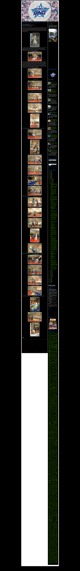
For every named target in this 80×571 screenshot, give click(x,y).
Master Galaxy (54, 490)
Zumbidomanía (50, 563)
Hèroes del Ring (50, 451)
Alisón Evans (51, 336)
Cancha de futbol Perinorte (54, 366)
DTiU (52, 394)
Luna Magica (54, 485)
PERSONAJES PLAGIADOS (54, 506)
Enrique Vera (54, 408)
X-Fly (52, 561)
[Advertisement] (29, 345)
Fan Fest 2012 (50, 435)
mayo (51, 272)
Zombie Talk (50, 562)
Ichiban (54, 456)
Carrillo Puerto (54, 368)
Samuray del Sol (52, 536)
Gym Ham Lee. (54, 447)
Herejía (49, 450)
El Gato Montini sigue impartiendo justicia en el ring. (53, 113)
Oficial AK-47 (50, 498)
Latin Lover (53, 467)
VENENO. (54, 559)
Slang (52, 542)
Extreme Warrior (50, 434)
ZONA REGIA (53, 562)
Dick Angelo (53, 390)
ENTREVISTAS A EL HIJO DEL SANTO (53, 420)
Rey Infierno (56, 530)
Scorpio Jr (56, 538)
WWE (50, 561)
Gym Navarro (54, 448)
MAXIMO (56, 490)
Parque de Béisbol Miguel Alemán (54, 504)
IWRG (50, 458)
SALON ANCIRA (55, 532)
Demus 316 (51, 387)
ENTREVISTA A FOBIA (51, 414)
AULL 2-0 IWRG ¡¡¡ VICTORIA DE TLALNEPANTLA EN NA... (53, 250)
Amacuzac (54, 336)
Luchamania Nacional (55, 483)
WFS (49, 561)
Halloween (54, 449)
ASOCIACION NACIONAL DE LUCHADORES (53, 356)
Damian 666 (50, 385)
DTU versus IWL (54, 398)
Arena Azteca (54, 342)
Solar (53, 542)
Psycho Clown (50, 524)
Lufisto (52, 485)
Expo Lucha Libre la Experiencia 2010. (53, 431)
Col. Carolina (53, 377)
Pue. (52, 524)
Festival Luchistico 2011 (54, 437)
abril (50, 273)
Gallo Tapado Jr (50, 441)
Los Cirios (55, 470)
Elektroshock (52, 405)
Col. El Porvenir (55, 377)
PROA (56, 516)
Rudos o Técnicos (55, 531)
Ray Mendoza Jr (51, 526)
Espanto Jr (53, 425)
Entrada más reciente (25, 351)
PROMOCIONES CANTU (53, 519)
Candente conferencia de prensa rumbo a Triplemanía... (53, 257)
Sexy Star (52, 540)
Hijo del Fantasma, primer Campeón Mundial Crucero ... (53, 211)
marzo (51, 274)
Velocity (52, 559)
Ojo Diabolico (55, 498)
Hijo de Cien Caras (52, 452)
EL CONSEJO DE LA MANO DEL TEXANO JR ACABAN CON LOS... (53, 265)
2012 (50, 279)
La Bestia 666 (52, 463)
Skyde (51, 542)
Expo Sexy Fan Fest (55, 433)
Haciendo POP (50, 449)
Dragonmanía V (55, 393)
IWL (56, 457)
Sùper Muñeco (53, 545)
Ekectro (54, 399)
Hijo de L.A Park (53, 453)
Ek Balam (52, 399)
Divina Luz (51, 391)
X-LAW (54, 561)
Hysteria (52, 456)
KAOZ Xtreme (50, 461)
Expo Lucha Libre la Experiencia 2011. (53, 432)
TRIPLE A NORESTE (51, 552)
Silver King (51, 541)
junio (51, 271)
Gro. (51, 445)
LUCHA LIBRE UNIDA (54, 479)
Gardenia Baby (54, 441)
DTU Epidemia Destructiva (52, 396)
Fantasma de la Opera (55, 435)
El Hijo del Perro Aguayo (53, 402)
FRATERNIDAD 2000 (51, 438)
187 (56, 332)
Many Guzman (50, 487)
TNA (55, 549)
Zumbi (56, 562)
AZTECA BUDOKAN (51, 362)
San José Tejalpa (55, 536)
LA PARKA (52, 466)
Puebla (53, 524)
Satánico (52, 538)
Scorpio (54, 538)
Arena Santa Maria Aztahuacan (54, 354)
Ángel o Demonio (55, 337)
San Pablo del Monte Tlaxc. (51, 537)
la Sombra (55, 466)
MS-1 (54, 495)
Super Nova (56, 545)
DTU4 (56, 398)
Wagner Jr (56, 560)
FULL (56, 439)
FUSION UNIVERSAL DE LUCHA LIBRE (53, 440)
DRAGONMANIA (50, 393)
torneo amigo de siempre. (52, 550)
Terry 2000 (51, 548)
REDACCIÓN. (50, 527)
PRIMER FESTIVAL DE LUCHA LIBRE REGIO (53, 515)
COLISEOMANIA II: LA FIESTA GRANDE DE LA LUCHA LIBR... (53, 228)
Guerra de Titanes (53, 446)
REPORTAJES (50, 528)
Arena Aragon (50, 342)
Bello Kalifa (50, 363)
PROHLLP (51, 518)
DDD (49, 387)
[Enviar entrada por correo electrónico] (23, 337)
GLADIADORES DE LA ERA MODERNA (53, 444)
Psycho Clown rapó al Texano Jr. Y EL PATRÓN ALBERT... (53, 222)
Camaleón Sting (55, 365)
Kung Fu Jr (53, 462)
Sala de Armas (52, 532)
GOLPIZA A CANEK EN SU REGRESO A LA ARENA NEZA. (53, 187)
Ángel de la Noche (52, 337)
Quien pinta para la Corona (52, 525)
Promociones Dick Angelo (51, 521)
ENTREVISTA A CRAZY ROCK (52, 411)
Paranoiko (50, 503)
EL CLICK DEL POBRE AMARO (53, 400)
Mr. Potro (52, 495)
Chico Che (54, 372)
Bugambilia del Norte (51, 365)
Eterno (49, 430)
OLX (55, 499)
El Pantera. (56, 403)
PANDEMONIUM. (50, 502)
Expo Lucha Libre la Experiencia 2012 (53, 432)
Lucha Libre (56, 472)
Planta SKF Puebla (54, 508)
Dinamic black (55, 390)
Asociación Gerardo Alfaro (51, 356)
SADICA (49, 532)
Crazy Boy (53, 384)
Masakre (51, 488)
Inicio (35, 351)
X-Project (56, 561)
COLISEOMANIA (55, 380)
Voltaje (54, 560)
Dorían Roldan (53, 391)
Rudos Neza (51, 531)
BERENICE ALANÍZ (53, 363)
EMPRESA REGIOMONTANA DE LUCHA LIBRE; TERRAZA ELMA (53, 408)
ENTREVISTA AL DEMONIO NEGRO (53, 418)
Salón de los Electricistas (53, 533)
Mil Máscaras (54, 491)
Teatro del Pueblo (51, 547)
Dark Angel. (54, 385)
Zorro (55, 562)
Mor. (53, 494)
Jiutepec (54, 459)
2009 (50, 282)
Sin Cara (54, 541)
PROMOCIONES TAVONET (52, 523)
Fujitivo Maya (54, 439)
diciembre (51, 178)
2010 (50, 281)
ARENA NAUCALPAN (52, 351)
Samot (49, 536)
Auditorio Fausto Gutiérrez (54, 358)
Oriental (56, 499)
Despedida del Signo (51, 389)
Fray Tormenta (55, 438)
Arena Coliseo (51, 343)
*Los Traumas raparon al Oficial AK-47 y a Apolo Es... (53, 219)
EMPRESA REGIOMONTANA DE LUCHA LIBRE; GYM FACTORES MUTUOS (53, 407)
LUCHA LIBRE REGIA (51, 477)
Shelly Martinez (56, 540)
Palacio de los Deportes (52, 500)
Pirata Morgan (53, 507)
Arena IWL (50, 347)
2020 (50, 171)
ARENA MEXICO (51, 349)
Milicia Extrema (50, 492)
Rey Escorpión (53, 530)
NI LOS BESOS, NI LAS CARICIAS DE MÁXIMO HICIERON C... (53, 193)
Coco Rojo (52, 376)
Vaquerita (50, 559)
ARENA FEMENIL (55, 346)
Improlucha (56, 456)
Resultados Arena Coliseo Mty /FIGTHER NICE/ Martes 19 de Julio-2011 (53, 150)
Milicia (56, 491)
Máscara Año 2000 (55, 488)
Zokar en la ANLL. (52, 195)
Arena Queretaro (51, 353)
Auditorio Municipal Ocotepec (54, 359)
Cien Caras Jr (52, 373)
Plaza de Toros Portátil (55, 511)
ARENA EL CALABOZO (55, 345)
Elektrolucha (50, 405)
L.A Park (55, 462)
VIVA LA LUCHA (51, 560)
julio (50, 270)
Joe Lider (56, 459)
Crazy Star (56, 384)
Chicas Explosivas (51, 372)
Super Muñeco (50, 545)
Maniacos (56, 486)
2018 (50, 173)
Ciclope (49, 373)
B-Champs (55, 362)
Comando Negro (53, 382)
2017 (50, 174)
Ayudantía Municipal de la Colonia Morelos (53, 361)
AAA (56, 334)
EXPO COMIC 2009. (53, 430)
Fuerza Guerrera (50, 439)
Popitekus (50, 514)
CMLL (50, 375)
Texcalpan (56, 548)
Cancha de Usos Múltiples (52, 367)
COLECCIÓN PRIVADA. (54, 378)
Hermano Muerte (52, 450)
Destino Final (54, 389)
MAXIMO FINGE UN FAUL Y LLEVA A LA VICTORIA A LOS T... (53, 234)
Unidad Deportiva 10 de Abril (54, 554)
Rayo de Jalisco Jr (55, 526)
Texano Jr (54, 548)
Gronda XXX (53, 445)
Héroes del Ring (55, 450)
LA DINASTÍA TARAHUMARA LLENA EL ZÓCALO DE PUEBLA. (53, 200)
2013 (50, 278)
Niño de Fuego (52, 497)
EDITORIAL (50, 399)
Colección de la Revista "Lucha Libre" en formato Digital (53, 143)
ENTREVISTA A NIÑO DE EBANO (53, 416)
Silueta (49, 541)
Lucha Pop (50, 482)
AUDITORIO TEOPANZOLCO (53, 360)
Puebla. (55, 524)
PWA (56, 524)
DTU (55, 394)
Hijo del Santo (52, 454)
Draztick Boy (50, 394)
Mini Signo (56, 492)
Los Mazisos (54, 471)
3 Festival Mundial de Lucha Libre (53, 333)
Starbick (56, 543)
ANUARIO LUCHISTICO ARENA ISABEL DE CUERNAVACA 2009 (53, 339)
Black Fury (56, 363)
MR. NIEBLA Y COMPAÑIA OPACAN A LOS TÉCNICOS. (53, 254)
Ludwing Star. (50, 485)
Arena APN (56, 341)
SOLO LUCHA (55, 542)
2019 (50, 172)
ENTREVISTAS (55, 419)
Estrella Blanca (53, 428)
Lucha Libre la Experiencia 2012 (53, 475)
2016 (50, 175)
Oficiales (53, 498)
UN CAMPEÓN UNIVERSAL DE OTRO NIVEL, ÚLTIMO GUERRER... (53, 185)
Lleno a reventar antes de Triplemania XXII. (31, 22)
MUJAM (56, 495)
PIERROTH (50, 507)
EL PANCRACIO (53, 403)
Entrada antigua (45, 351)
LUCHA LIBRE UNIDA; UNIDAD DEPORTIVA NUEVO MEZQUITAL (53, 481)
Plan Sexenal (50, 508)
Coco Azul (50, 376)
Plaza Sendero (55, 512)
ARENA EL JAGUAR (51, 346)
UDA (51, 553)
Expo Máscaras (50, 433)
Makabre (49, 486)
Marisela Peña (53, 487)
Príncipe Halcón (54, 516)
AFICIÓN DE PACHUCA (53, 335)
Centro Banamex (54, 370)
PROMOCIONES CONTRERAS (53, 520)
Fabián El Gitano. (55, 434)
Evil (50, 430)
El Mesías (50, 403)
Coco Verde (55, 376)
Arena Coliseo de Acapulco (54, 344)
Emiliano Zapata (55, 405)
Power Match (53, 514)
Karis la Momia (53, 461)
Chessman (56, 371)
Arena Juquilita (54, 347)
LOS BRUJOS (52, 470)
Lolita (51, 469)
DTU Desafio (55, 395)
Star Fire (55, 543)
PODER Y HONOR (51, 513)
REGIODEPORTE (55, 527)
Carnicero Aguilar (50, 368)
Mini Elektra (53, 492)
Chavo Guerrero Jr (53, 371)
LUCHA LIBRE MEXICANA (52, 476)
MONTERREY (50, 493)
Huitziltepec (50, 456)
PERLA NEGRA (50, 505)
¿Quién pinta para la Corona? (52, 332)
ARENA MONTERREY (54, 350)
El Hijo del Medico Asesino (54, 401)
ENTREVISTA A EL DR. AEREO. (53, 413)
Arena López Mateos (54, 348)
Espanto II (51, 425)
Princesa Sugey (50, 516)
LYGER (56, 485)
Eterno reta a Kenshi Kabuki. (53, 196)
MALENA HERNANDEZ (53, 486)
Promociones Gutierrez (55, 518)
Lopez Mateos (54, 469)
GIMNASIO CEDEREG (51, 442)
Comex (56, 382)
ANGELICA (54, 338)
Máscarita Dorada (50, 490)
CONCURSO (50, 383)
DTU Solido (54, 397)
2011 (50, 280)
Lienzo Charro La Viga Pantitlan (53, 468)
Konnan (51, 462)
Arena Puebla (55, 352)
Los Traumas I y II (53, 472)
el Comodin (55, 400)
